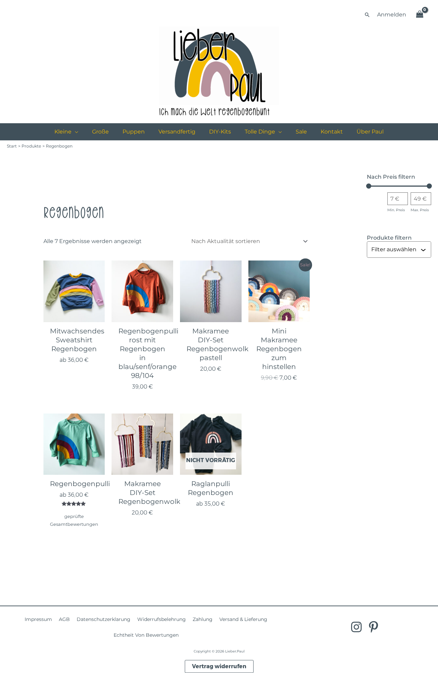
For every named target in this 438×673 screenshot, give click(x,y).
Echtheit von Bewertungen (146, 635)
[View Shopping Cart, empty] (419, 15)
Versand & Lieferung (243, 619)
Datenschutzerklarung (103, 619)
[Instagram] (356, 627)
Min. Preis (396, 210)
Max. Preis (420, 210)
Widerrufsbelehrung (161, 619)
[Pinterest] (373, 627)
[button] (367, 15)
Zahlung (202, 619)
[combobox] (396, 249)
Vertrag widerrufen (219, 666)
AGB (64, 619)
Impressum (38, 619)
